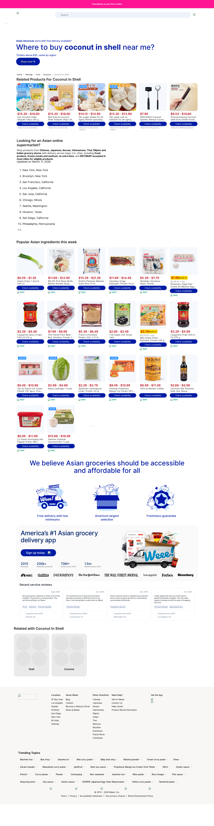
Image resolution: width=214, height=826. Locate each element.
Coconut (47, 74)
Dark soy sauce (98, 767)
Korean (96, 706)
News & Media (72, 710)
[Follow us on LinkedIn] (112, 788)
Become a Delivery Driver (78, 706)
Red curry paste (85, 759)
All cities (55, 720)
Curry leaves (41, 774)
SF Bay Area (57, 699)
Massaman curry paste (54, 767)
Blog (68, 699)
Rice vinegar (158, 774)
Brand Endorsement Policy (140, 796)
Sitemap (29, 74)
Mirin (165, 767)
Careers (69, 703)
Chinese (96, 699)
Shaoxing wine (27, 782)
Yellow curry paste (141, 782)
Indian (96, 717)
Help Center (117, 706)
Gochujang (76, 774)
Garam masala (27, 767)
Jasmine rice (118, 774)
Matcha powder (131, 759)
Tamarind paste (166, 782)
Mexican (97, 724)
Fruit (38, 74)
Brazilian (97, 727)
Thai (95, 720)
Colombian (98, 738)
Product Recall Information (124, 710)
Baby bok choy (108, 759)
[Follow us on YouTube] (136, 788)
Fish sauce (177, 774)
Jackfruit (78, 767)
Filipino (96, 713)
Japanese (97, 703)
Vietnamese (98, 710)
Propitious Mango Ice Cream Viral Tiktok (134, 767)
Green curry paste (156, 759)
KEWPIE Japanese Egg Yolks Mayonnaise (103, 782)
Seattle (54, 706)
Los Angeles (57, 703)
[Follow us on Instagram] (87, 788)
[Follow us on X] (156, 788)
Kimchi (23, 774)
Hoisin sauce (67, 782)
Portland (55, 710)
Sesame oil (63, 759)
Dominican (98, 731)
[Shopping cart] (195, 15)
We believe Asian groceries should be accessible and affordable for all (107, 466)
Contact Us (117, 703)
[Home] (28, 15)
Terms (64, 796)
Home (19, 74)
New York (55, 717)
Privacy (73, 796)
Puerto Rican (99, 734)
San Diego (56, 713)
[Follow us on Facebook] (61, 788)
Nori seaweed (97, 774)
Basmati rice (26, 759)
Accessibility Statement (91, 796)
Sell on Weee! (118, 699)
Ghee (176, 759)
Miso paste (138, 774)
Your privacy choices (115, 796)
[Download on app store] (163, 699)
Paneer (59, 774)
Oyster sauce (182, 767)
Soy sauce (48, 782)
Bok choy (45, 759)
